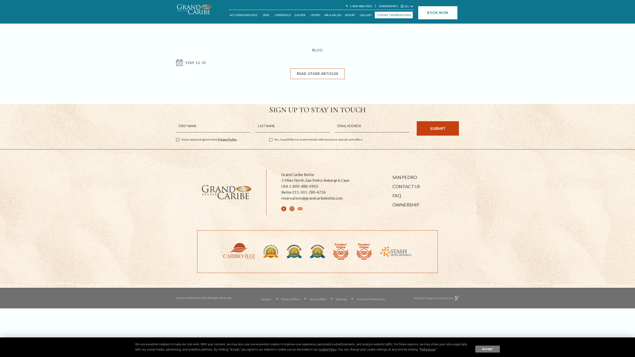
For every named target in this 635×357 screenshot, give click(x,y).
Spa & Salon (332, 15)
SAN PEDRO (404, 177)
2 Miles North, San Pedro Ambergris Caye (315, 180)
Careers (266, 299)
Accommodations (243, 15)
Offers (315, 15)
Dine (266, 15)
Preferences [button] (428, 349)
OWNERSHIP (387, 6)
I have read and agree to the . (209, 139)
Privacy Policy (227, 139)
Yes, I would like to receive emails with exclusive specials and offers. (318, 139)
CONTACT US (406, 186)
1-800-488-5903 (361, 6)
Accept (487, 349)
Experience (283, 15)
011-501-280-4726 (303, 192)
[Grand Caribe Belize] (196, 9)
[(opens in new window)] (239, 251)
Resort (350, 15)
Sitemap (341, 299)
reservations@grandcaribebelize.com (312, 198)
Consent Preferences (371, 299)
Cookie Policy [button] (327, 349)
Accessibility (318, 299)
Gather (299, 15)
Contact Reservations (394, 15)
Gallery (366, 15)
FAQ (396, 195)
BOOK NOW (437, 13)
